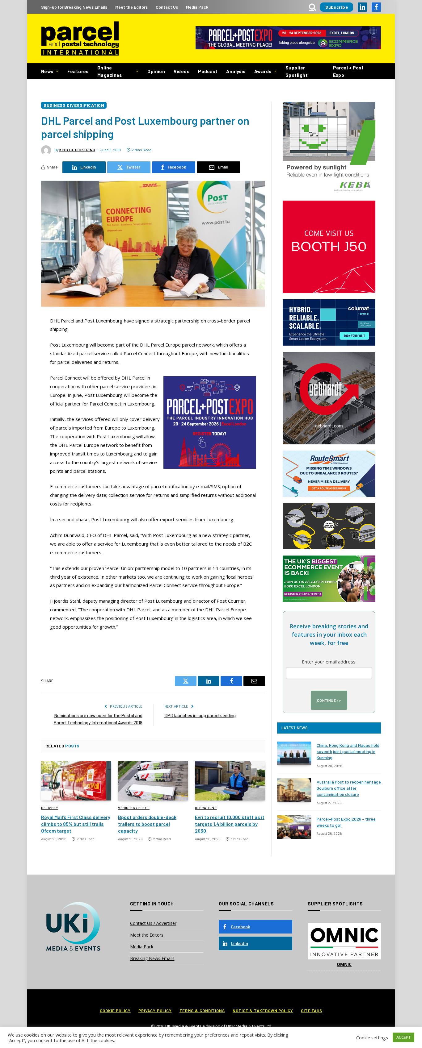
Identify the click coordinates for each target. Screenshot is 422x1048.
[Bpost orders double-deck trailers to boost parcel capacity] (153, 781)
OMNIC (344, 964)
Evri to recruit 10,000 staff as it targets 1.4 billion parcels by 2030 (229, 824)
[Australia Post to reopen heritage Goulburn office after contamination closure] (294, 790)
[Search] (312, 7)
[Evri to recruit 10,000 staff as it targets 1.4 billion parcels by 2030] (230, 781)
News (47, 71)
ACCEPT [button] (403, 1037)
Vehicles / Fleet (134, 808)
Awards (263, 71)
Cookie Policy (115, 1010)
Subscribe (336, 7)
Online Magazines (109, 71)
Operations (206, 808)
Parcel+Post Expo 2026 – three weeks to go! (346, 822)
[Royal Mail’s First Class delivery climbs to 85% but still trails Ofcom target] (76, 781)
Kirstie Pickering (77, 150)
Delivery (49, 808)
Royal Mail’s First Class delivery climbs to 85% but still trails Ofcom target (75, 824)
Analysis (236, 71)
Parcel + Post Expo (348, 71)
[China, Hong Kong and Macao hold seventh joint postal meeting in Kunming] (294, 753)
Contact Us (167, 7)
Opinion (156, 71)
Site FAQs (311, 1010)
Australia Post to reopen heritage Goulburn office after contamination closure (349, 788)
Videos (181, 71)
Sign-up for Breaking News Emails (74, 7)
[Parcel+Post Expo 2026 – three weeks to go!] (294, 827)
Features (78, 71)
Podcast (207, 71)
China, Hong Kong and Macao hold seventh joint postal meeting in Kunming (348, 751)
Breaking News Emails (152, 958)
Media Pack (197, 7)
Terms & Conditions (202, 1010)
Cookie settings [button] (372, 1037)
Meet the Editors (131, 7)
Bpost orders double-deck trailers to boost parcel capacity (147, 824)
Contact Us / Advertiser (153, 923)
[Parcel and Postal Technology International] (80, 38)
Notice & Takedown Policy (263, 1010)
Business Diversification (74, 105)
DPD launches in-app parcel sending (200, 715)
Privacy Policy (155, 1010)
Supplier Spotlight (296, 71)
